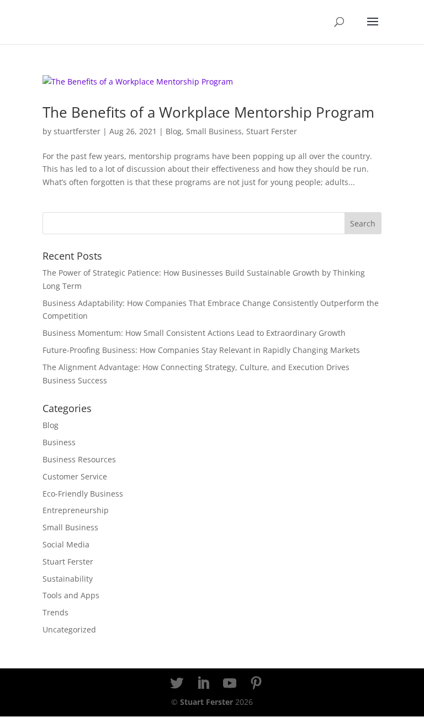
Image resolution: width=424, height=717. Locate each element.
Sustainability (68, 578)
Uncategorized (69, 629)
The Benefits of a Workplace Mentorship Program (208, 112)
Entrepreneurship (76, 510)
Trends (55, 612)
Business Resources (79, 459)
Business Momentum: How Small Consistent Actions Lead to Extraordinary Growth (194, 333)
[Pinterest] (256, 683)
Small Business (214, 131)
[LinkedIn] (203, 683)
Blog (174, 131)
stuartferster (77, 131)
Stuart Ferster (271, 131)
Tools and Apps (71, 595)
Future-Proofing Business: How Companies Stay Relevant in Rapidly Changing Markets (201, 350)
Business (59, 442)
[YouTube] (229, 683)
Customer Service (75, 476)
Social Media (66, 544)
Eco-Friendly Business (83, 493)
